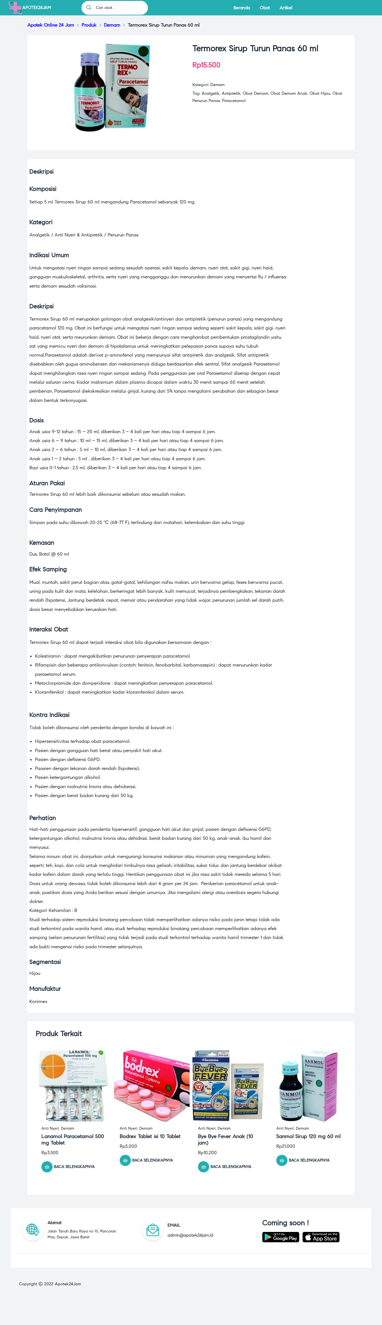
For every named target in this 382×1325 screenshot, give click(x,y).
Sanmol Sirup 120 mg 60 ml (308, 1136)
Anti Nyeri (50, 1128)
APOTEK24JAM (36, 7)
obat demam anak (288, 93)
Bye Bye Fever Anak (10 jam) (225, 1139)
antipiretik (231, 93)
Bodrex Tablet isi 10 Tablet (150, 1136)
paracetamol (234, 100)
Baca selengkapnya (74, 1166)
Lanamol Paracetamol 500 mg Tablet (72, 1139)
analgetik (211, 93)
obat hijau (320, 93)
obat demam (255, 93)
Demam (217, 84)
